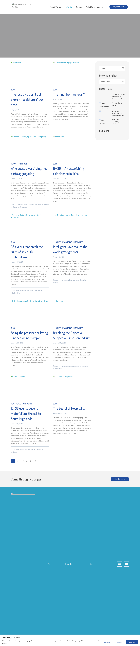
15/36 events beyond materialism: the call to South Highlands (26, 413)
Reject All (119, 642)
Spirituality (25, 164)
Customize (107, 642)
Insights (68, 7)
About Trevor (55, 7)
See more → (105, 130)
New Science (67, 242)
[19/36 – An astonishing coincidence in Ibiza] (104, 124)
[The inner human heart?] (104, 107)
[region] (70, 640)
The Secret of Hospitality (69, 408)
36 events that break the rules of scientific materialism (27, 251)
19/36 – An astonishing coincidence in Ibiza (118, 122)
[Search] (122, 68)
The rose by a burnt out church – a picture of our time (27, 99)
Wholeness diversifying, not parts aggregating (118, 113)
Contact (79, 7)
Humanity (15, 164)
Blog (13, 90)
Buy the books (118, 7)
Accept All (132, 642)
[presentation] (30, 74)
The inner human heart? (69, 94)
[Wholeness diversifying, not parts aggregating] (100, 111)
